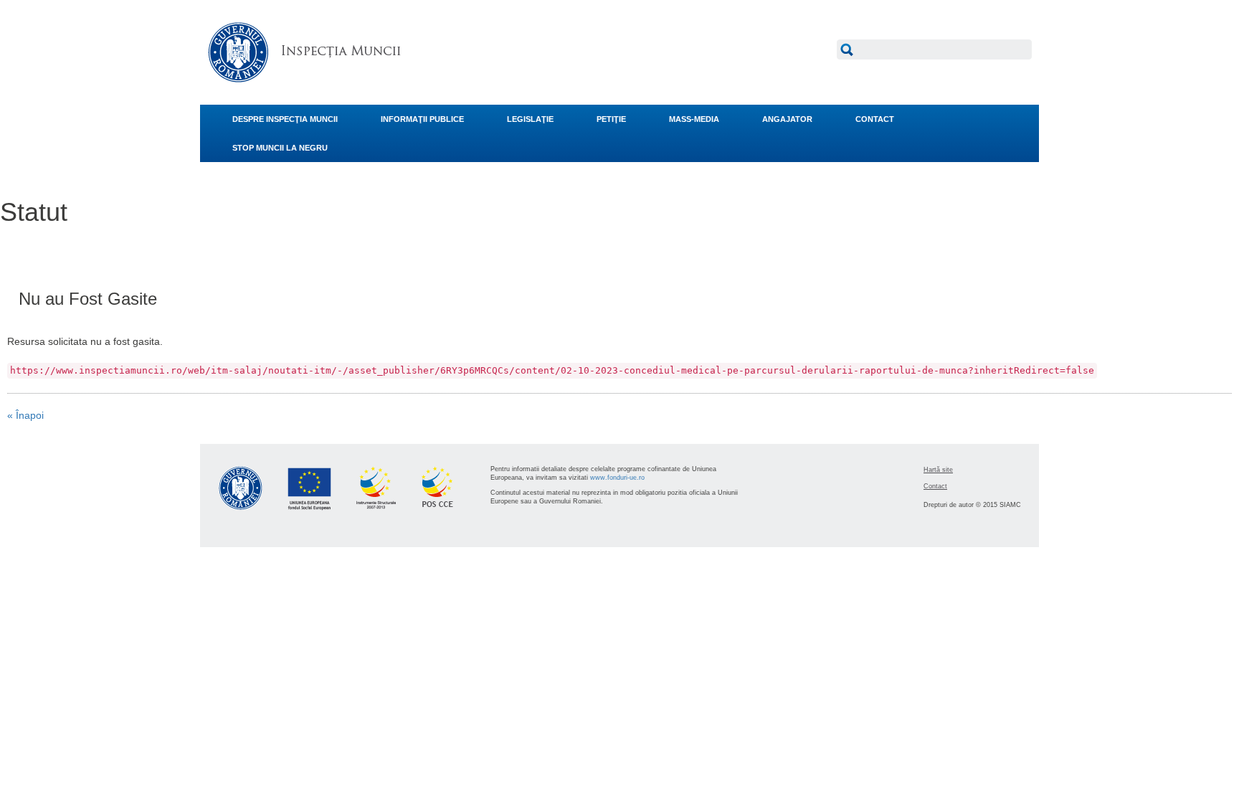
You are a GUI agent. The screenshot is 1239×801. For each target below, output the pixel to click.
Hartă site (938, 469)
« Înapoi (25, 415)
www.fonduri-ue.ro (617, 477)
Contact (935, 486)
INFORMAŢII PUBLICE (422, 119)
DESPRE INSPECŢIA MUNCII (285, 119)
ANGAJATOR (787, 119)
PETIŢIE (611, 119)
